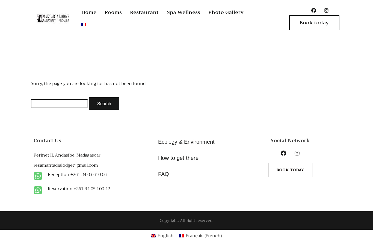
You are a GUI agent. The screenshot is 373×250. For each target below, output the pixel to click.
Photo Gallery (226, 12)
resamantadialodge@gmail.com (66, 165)
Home (88, 12)
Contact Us (47, 140)
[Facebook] (314, 10)
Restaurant (144, 12)
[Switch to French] (83, 24)
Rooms (113, 12)
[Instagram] (326, 10)
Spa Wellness (183, 12)
